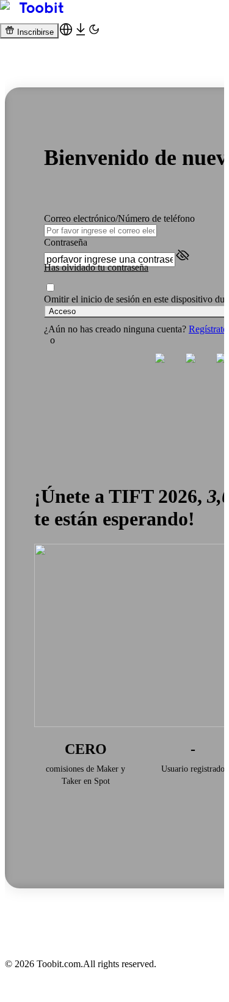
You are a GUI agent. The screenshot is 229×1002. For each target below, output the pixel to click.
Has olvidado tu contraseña (96, 267)
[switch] (50, 287)
